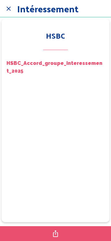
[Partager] (55, 233)
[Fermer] (8, 8)
